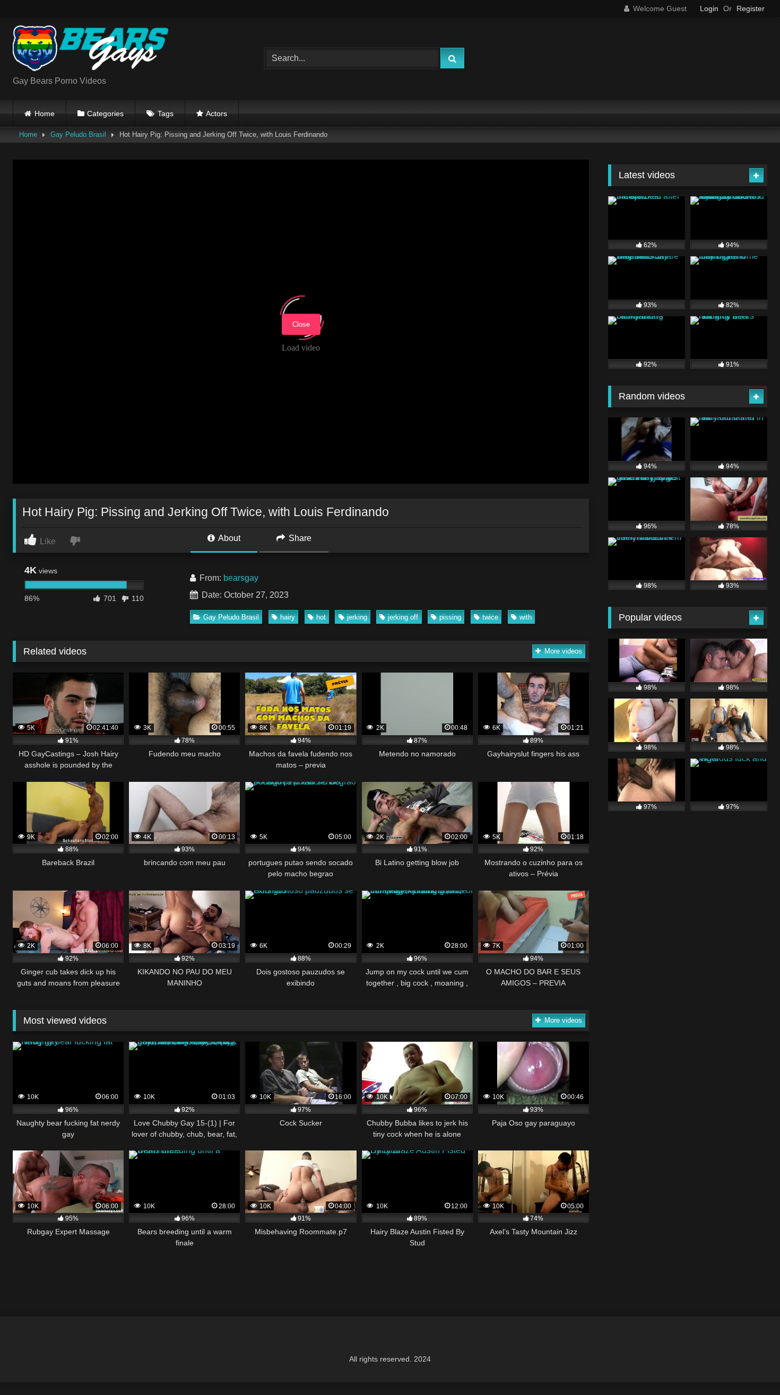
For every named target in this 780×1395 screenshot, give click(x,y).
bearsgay (240, 577)
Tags (166, 113)
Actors (216, 113)
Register (750, 8)
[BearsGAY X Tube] (92, 50)
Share (299, 538)
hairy (287, 617)
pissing (450, 617)
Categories (105, 113)
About (228, 538)
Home (44, 113)
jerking (357, 617)
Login (709, 8)
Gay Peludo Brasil (78, 134)
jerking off (403, 617)
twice (490, 617)
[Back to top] (747, 1363)
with (525, 617)
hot (321, 617)
